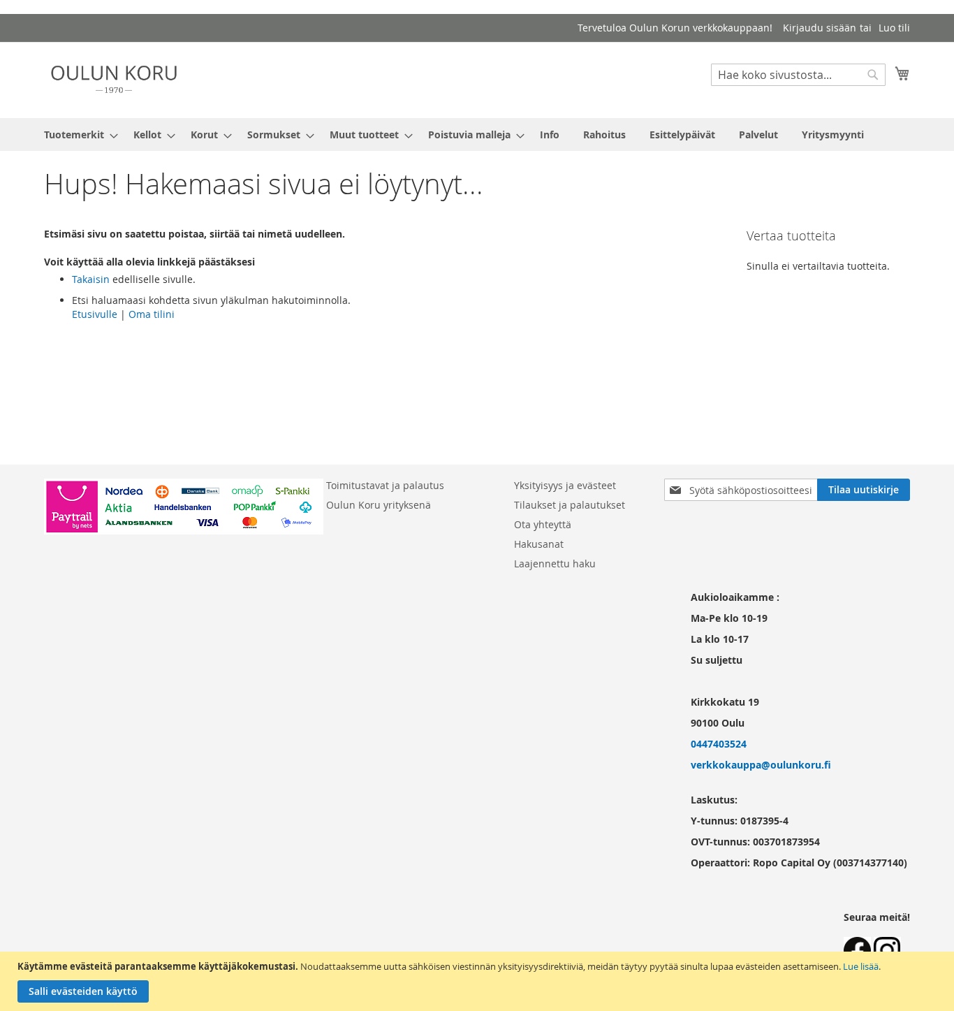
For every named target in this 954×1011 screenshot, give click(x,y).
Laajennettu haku (555, 563)
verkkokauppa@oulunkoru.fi (761, 764)
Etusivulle (94, 314)
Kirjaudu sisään (819, 27)
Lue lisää (861, 966)
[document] (478, 981)
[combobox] (798, 75)
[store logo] (114, 79)
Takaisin (91, 279)
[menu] (477, 134)
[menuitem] (77, 134)
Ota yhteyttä (542, 524)
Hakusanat (539, 544)
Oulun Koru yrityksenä (378, 504)
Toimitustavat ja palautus (385, 485)
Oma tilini (152, 314)
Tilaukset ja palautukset (569, 504)
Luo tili (894, 27)
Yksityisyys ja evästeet (565, 485)
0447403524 (719, 743)
